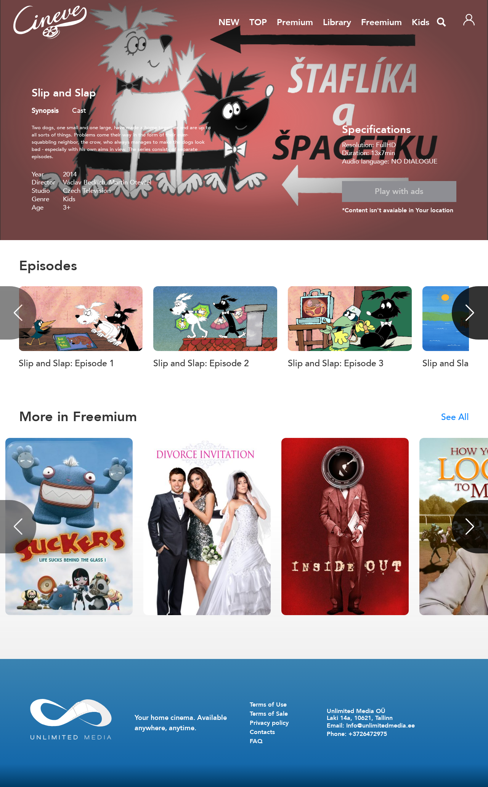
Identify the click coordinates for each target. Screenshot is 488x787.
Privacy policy (269, 723)
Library (337, 22)
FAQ (256, 741)
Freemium (381, 22)
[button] (470, 313)
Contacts (262, 732)
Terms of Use (268, 704)
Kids (420, 22)
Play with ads (399, 191)
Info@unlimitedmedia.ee (380, 725)
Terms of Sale (269, 714)
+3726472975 (367, 734)
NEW (228, 22)
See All (455, 417)
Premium (295, 22)
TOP (258, 22)
